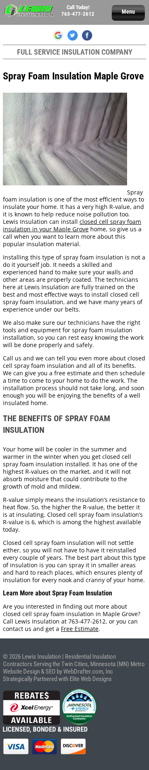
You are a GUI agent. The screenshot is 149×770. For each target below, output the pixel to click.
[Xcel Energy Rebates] (31, 723)
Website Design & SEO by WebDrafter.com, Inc (58, 671)
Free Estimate (80, 629)
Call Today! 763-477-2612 (77, 10)
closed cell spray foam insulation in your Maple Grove (72, 225)
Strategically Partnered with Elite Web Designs (57, 679)
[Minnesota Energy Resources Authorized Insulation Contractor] (79, 723)
